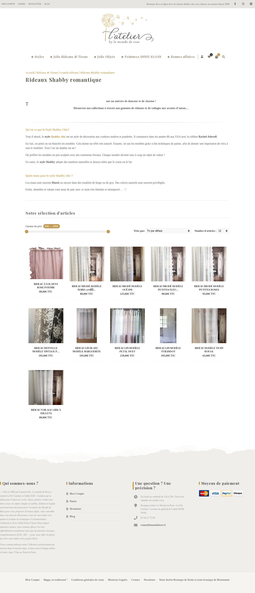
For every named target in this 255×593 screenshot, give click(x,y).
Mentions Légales (117, 579)
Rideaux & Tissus (47, 72)
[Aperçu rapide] (42, 292)
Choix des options (86, 288)
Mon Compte (8, 4)
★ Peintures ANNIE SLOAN (141, 57)
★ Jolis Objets (104, 57)
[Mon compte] (202, 57)
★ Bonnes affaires (181, 57)
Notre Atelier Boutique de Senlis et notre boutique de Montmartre (194, 579)
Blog (47, 4)
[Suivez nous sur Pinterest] (251, 4)
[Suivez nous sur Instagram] (243, 4)
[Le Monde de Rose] (127, 29)
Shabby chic (58, 136)
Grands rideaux (69, 72)
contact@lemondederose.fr (153, 525)
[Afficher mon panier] (216, 57)
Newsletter (34, 4)
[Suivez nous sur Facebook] (235, 4)
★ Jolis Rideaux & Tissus (69, 57)
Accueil (30, 72)
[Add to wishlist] (50, 292)
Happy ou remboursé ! (55, 579)
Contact (135, 579)
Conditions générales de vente (87, 579)
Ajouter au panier (45, 286)
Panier (21, 4)
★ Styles (37, 57)
